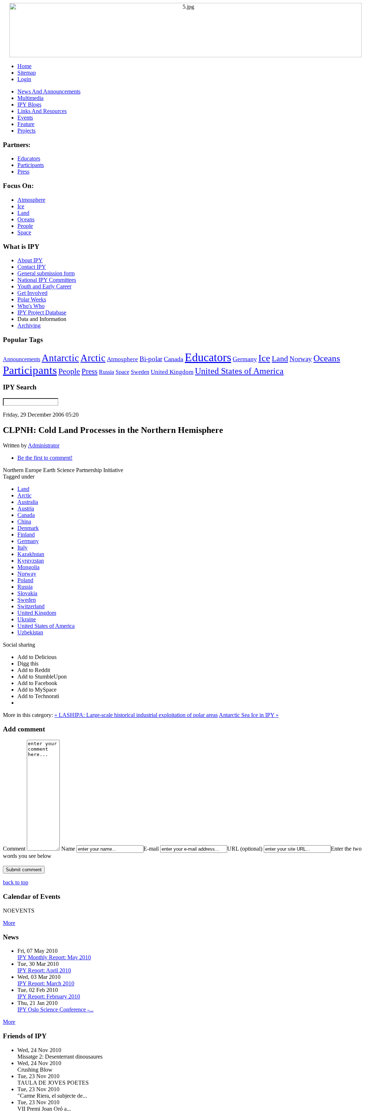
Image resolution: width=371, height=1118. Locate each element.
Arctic (92, 357)
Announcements (21, 359)
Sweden (140, 372)
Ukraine (26, 619)
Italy (22, 548)
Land (280, 358)
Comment (14, 849)
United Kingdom (172, 371)
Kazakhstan (30, 554)
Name (68, 849)
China (24, 521)
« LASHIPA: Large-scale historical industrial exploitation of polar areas (136, 715)
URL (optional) (244, 849)
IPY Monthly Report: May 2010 (54, 957)
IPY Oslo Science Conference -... (55, 1009)
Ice (264, 357)
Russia (106, 372)
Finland (26, 534)
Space (122, 372)
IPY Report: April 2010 (44, 970)
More (9, 923)
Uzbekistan (30, 632)
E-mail (151, 849)
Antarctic (60, 357)
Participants (30, 370)
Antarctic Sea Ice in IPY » (249, 715)
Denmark (28, 528)
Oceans (326, 358)
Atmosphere (122, 359)
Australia (27, 502)
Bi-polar (150, 359)
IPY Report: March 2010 (45, 983)
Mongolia (28, 567)
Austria (25, 508)
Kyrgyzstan (30, 561)
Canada (173, 359)
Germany (245, 359)
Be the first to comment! (44, 458)
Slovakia (27, 593)
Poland (25, 580)
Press (89, 371)
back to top (15, 882)
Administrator (43, 445)
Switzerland (31, 606)
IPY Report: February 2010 (48, 996)
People (69, 371)
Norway (300, 359)
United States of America (239, 371)
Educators (208, 357)
